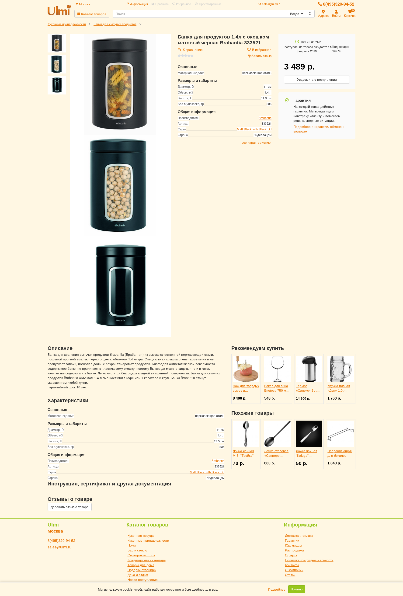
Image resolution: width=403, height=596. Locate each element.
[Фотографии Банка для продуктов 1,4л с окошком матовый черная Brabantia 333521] (120, 84)
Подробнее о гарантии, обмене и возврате (318, 128)
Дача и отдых (138, 574)
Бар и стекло (137, 550)
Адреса (323, 15)
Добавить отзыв (259, 55)
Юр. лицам (293, 545)
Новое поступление (143, 579)
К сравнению (193, 49)
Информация (138, 4)
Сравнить (161, 4)
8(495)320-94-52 (338, 4)
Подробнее (276, 589)
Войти (336, 15)
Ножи (132, 545)
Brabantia (265, 117)
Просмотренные (209, 4)
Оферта (291, 555)
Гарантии (292, 540)
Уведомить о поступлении (317, 79)
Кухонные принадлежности (148, 540)
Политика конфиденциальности (309, 560)
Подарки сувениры (142, 569)
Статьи (290, 574)
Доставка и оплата (299, 535)
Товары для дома (141, 564)
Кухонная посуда (141, 535)
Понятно (296, 589)
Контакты (292, 564)
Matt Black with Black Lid (254, 129)
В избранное (261, 49)
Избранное (183, 4)
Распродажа (294, 550)
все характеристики (256, 142)
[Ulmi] (59, 10)
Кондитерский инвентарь (147, 560)
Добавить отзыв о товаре (70, 507)
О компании (294, 569)
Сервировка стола (141, 555)
